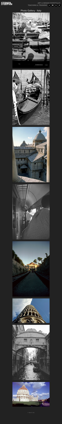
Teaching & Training (37, 5)
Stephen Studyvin (6, 3)
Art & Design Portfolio (49, 3)
